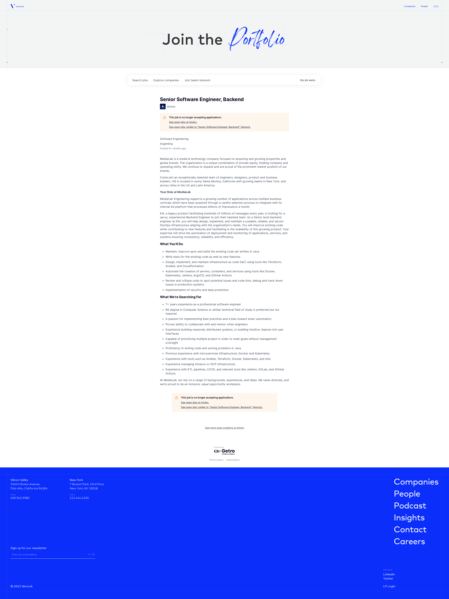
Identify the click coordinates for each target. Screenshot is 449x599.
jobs (140, 80)
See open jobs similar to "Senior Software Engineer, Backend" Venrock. (210, 126)
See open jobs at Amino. (183, 122)
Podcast (410, 506)
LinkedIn (389, 574)
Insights (409, 518)
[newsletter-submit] (91, 554)
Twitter (388, 578)
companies (166, 80)
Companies (409, 6)
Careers (409, 542)
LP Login (389, 586)
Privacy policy (216, 459)
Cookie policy (233, 459)
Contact (410, 530)
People (424, 6)
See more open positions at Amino (224, 427)
